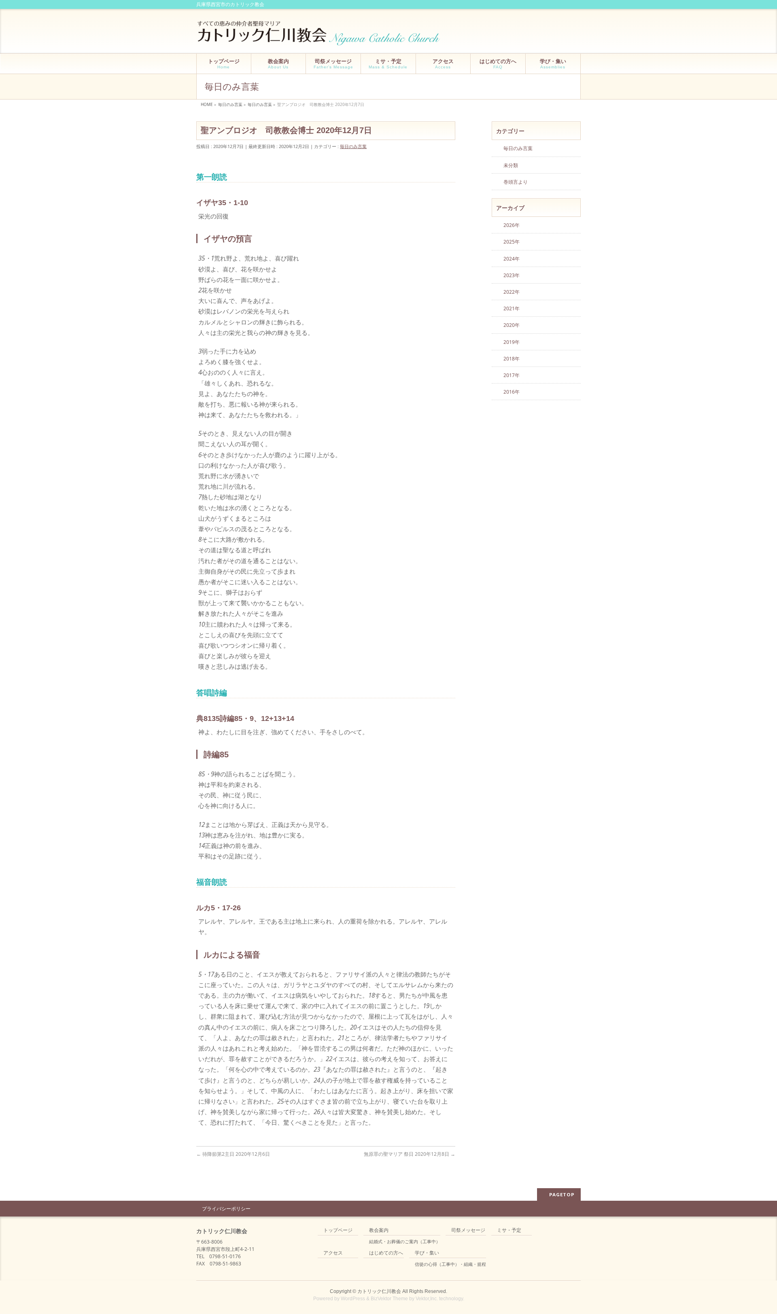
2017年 (511, 375)
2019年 (511, 342)
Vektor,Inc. (427, 1298)
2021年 (511, 308)
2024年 (511, 258)
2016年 (511, 391)
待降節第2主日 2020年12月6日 (233, 1154)
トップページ (337, 1230)
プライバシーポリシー (226, 1209)
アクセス (333, 1253)
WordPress (353, 1298)
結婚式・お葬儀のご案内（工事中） (404, 1241)
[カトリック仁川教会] (319, 36)
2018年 (511, 358)
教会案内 (378, 1230)
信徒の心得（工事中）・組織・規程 (450, 1264)
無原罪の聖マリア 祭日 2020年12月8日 (409, 1154)
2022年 (511, 291)
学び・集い (427, 1253)
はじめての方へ (386, 1253)
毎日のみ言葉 (353, 146)
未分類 (510, 165)
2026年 (511, 225)
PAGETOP (562, 1194)
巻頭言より (515, 181)
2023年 (511, 275)
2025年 (511, 241)
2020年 (511, 325)
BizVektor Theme (389, 1298)
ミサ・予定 (509, 1230)
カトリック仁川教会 (379, 1291)
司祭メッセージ (468, 1230)
